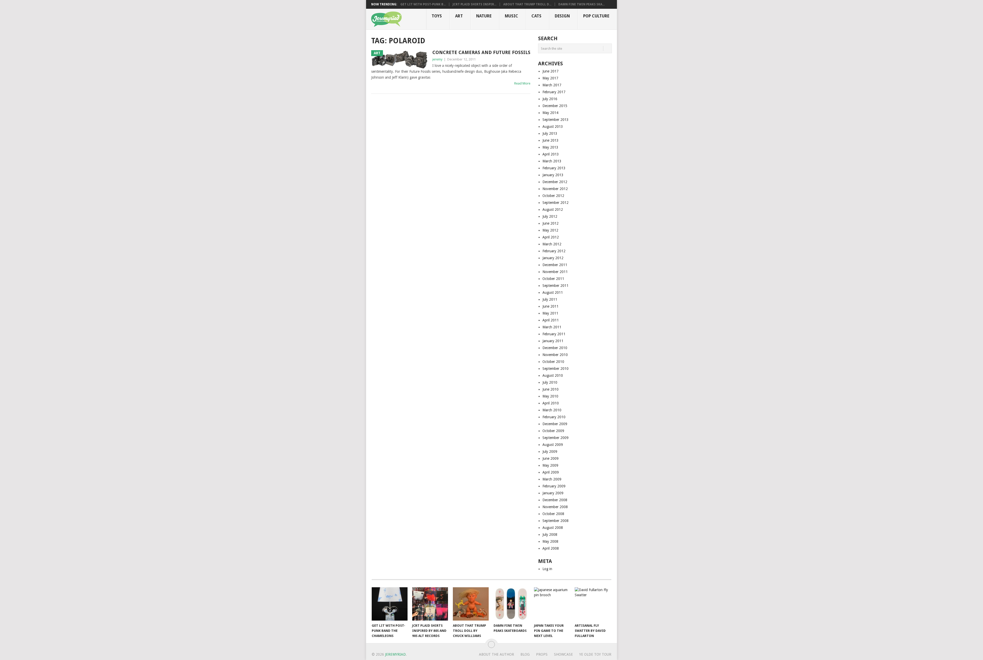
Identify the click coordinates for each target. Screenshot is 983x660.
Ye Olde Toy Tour (595, 654)
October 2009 (553, 431)
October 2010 (553, 362)
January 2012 (552, 258)
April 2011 (550, 320)
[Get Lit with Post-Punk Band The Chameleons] (390, 604)
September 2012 (555, 203)
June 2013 (550, 140)
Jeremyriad (395, 654)
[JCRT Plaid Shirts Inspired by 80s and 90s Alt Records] (430, 604)
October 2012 (553, 196)
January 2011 (552, 341)
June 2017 (550, 71)
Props (542, 654)
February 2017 (553, 92)
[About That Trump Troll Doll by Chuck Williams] (471, 604)
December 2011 (554, 265)
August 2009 (552, 445)
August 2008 (552, 528)
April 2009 (550, 472)
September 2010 (555, 368)
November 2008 (555, 507)
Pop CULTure (596, 16)
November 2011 (555, 272)
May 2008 (550, 541)
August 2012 (552, 209)
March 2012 (551, 244)
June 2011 (550, 306)
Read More (522, 83)
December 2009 (554, 424)
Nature (484, 16)
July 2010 (549, 382)
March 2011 (551, 327)
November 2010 (555, 355)
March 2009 (551, 479)
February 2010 (553, 417)
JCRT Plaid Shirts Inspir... (474, 4)
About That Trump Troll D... (527, 4)
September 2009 (555, 438)
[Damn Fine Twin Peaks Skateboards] (511, 604)
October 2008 (553, 514)
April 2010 (550, 403)
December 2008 (554, 500)
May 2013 (550, 147)
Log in (547, 569)
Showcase (563, 654)
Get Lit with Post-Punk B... (423, 4)
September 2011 (555, 286)
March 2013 (551, 161)
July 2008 (549, 534)
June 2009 (550, 458)
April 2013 (550, 154)
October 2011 (553, 279)
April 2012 (550, 237)
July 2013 (549, 133)
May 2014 (550, 113)
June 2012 (550, 223)
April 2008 (550, 548)
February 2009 (553, 486)
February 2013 (553, 168)
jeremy (437, 59)
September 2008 (555, 521)
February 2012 (553, 251)
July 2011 (549, 299)
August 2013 (552, 126)
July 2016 (549, 99)
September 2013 (555, 120)
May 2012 (550, 230)
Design (562, 16)
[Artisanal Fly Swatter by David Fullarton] (593, 604)
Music (511, 16)
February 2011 (553, 334)
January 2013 (552, 175)
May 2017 (550, 78)
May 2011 (550, 313)
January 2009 (552, 493)
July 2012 (549, 216)
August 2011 (552, 292)
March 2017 (551, 85)
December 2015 (554, 106)
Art (459, 16)
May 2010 (550, 396)
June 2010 (550, 389)
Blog (525, 654)
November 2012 (555, 189)
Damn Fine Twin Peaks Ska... (581, 4)
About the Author (496, 654)
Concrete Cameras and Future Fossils (481, 52)
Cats (536, 16)
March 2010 (551, 410)
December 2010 (554, 348)
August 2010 (552, 375)
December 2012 (554, 182)
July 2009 (549, 451)
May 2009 (550, 465)
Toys (437, 16)
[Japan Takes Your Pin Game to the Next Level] (552, 604)
